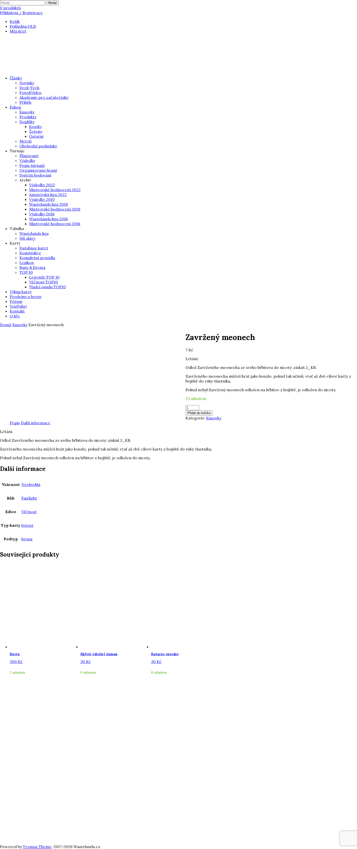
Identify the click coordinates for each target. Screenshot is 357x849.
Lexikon (26, 262)
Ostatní (36, 136)
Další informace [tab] (35, 422)
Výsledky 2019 (42, 199)
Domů (5, 324)
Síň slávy (27, 238)
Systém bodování (35, 175)
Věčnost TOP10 (43, 282)
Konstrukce (30, 252)
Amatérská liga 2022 (48, 194)
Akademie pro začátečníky (43, 97)
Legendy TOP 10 (44, 277)
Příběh (25, 102)
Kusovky (26, 112)
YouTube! (18, 306)
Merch (25, 141)
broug (27, 538)
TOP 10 (26, 272)
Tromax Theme (37, 846)
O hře (15, 316)
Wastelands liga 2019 (48, 204)
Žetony (35, 131)
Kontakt (17, 311)
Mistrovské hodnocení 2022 (55, 189)
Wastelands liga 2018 (48, 218)
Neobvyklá (30, 484)
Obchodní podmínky (38, 146)
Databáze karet (33, 248)
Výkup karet (21, 291)
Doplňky (26, 121)
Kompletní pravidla (37, 257)
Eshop (15, 107)
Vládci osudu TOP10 (47, 286)
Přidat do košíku (199, 413)
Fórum (16, 301)
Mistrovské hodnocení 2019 (54, 209)
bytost (27, 525)
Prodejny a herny (26, 296)
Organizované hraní (38, 170)
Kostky (35, 126)
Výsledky (27, 160)
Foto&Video (30, 92)
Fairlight (29, 498)
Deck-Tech (29, 87)
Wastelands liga (34, 233)
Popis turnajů (32, 165)
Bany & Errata (32, 267)
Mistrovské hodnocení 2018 (54, 223)
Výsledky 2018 (41, 214)
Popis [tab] (15, 422)
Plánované (29, 155)
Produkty (27, 116)
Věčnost (29, 511)
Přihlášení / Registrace (21, 12)
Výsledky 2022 (42, 184)
